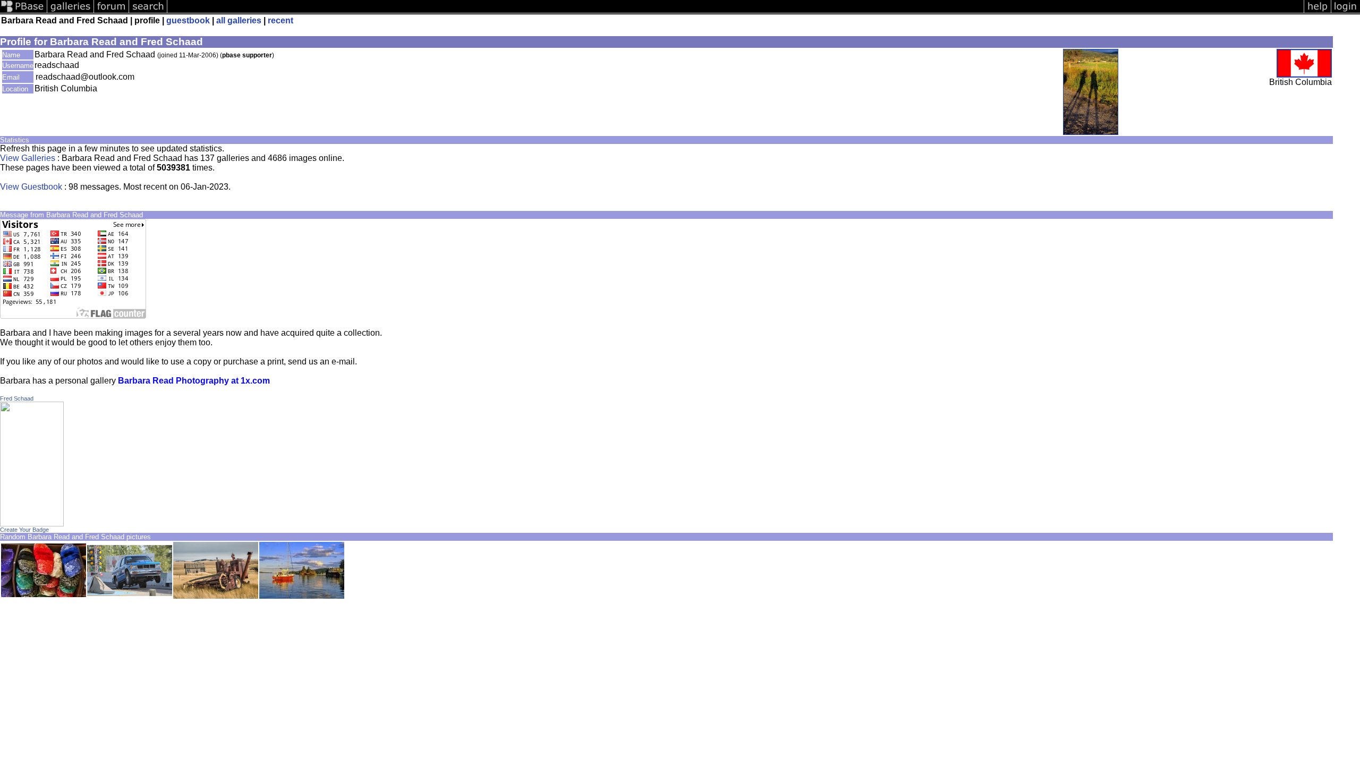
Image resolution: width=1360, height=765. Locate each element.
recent (280, 20)
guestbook (188, 20)
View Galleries (27, 158)
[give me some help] (1317, 11)
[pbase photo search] (148, 11)
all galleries (238, 20)
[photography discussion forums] (111, 11)
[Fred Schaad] (32, 523)
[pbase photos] (23, 11)
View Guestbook (31, 186)
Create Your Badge (24, 529)
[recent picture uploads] (70, 11)
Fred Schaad (16, 398)
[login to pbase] (1345, 11)
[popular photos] (735, 11)
